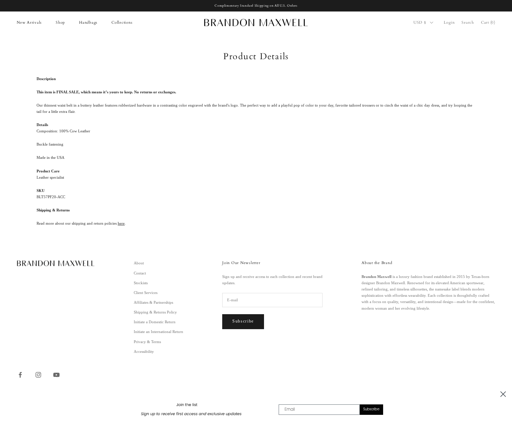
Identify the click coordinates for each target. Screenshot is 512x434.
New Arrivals (29, 22)
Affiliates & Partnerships (153, 302)
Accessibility (144, 351)
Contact (140, 273)
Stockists (141, 283)
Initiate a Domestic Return (155, 322)
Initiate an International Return (158, 332)
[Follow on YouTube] (56, 374)
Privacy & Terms (147, 342)
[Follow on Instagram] (38, 374)
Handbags (88, 22)
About (139, 263)
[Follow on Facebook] (20, 374)
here (121, 223)
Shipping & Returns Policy (155, 312)
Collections (121, 22)
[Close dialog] (503, 394)
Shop (60, 22)
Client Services (145, 292)
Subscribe (243, 321)
